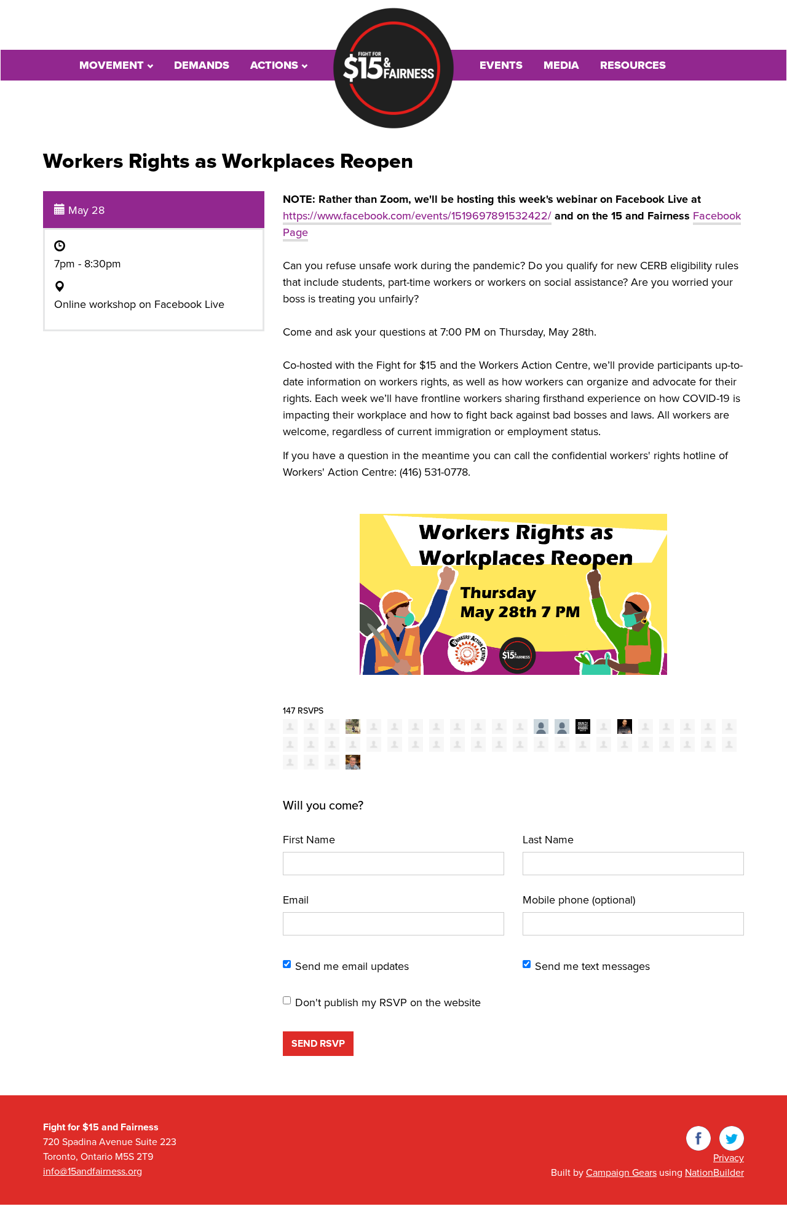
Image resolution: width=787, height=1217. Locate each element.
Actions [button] (275, 65)
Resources (633, 65)
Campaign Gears (621, 1173)
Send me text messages (592, 966)
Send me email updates (352, 966)
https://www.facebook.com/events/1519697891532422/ (417, 216)
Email (296, 900)
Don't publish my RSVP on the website (388, 1002)
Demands (201, 65)
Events (501, 65)
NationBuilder (714, 1173)
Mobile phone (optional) (579, 900)
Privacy (728, 1158)
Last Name (548, 839)
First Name (309, 839)
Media (561, 65)
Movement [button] (113, 65)
